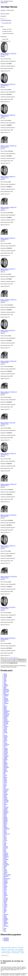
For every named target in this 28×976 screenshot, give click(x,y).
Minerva (5, 823)
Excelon (5, 729)
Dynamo (5, 720)
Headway (5, 766)
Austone (5, 684)
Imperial (5, 777)
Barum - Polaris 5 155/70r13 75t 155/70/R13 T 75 (8, 269)
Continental (6, 700)
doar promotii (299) (6, 23)
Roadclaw (5, 853)
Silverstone (5, 876)
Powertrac (5, 846)
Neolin (5, 830)
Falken (5, 730)
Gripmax (5, 757)
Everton (5, 727)
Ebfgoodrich (6, 721)
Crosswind (5, 703)
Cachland (5, 695)
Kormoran (5, 794)
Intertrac (5, 780)
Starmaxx (5, 879)
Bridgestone (6, 694)
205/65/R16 (6, 940)
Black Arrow (6, 690)
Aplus (4, 679)
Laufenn (5, 804)
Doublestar (5, 716)
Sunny (4, 885)
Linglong (5, 808)
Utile (16, 949)
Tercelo (5, 890)
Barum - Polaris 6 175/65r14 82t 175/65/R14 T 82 (8, 423)
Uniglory (5, 904)
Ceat (4, 697)
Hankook (5, 763)
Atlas (4, 682)
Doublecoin (6, 714)
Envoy (4, 725)
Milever (5, 822)
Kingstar (5, 791)
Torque (5, 894)
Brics (4, 693)
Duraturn (5, 718)
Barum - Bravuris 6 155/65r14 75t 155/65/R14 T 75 (8, 454)
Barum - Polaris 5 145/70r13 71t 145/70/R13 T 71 (8, 331)
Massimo (5, 810)
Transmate (5, 899)
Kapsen (5, 785)
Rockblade (5, 859)
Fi (3, 734)
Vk (4, 913)
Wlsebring (5, 923)
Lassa (4, 803)
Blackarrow (6, 691)
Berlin (4, 688)
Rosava (5, 860)
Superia (5, 887)
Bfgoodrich (6, 689)
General (5, 743)
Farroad (5, 731)
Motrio (5, 826)
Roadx (4, 858)
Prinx (4, 849)
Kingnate (5, 790)
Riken (4, 851)
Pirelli (4, 845)
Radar (4, 850)
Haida (4, 760)
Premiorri (5, 847)
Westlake (5, 918)
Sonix (4, 877)
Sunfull (5, 883)
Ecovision (5, 722)
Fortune (5, 739)
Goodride (5, 749)
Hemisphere (6, 767)
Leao (4, 805)
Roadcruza (5, 854)
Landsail (5, 799)
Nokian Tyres (6, 833)
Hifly (4, 772)
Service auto (11, 949)
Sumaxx (5, 881)
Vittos (4, 911)
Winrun (5, 920)
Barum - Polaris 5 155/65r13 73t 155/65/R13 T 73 (8, 546)
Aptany (5, 680)
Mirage (5, 824)
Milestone (5, 821)
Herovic (5, 768)
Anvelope (3, 10)
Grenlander (6, 755)
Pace (4, 841)
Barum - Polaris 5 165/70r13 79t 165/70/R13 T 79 (8, 85)
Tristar (4, 902)
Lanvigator (5, 801)
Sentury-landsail (7, 874)
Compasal (5, 699)
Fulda (4, 741)
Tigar (4, 891)
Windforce (5, 919)
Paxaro (5, 842)
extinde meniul (4, 2)
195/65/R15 (6, 939)
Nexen (4, 831)
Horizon (5, 775)
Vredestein (5, 914)
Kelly (4, 786)
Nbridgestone (6, 828)
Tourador (5, 895)
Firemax (5, 735)
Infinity (5, 778)
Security (5, 870)
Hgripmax (5, 771)
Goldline (5, 748)
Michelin (5, 818)
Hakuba (5, 762)
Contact (22, 952)
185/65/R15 (6, 938)
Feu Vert (5, 732)
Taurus (5, 888)
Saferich (5, 865)
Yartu (4, 924)
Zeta (4, 929)
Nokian (5, 832)
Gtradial (5, 758)
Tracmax (5, 897)
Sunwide (5, 886)
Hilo (4, 773)
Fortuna (5, 737)
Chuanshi (5, 698)
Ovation (5, 840)
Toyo (4, 896)
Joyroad (5, 782)
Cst (4, 704)
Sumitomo (5, 882)
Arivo (4, 681)
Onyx (4, 836)
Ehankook (5, 723)
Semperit (5, 872)
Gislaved (5, 745)
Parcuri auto (20, 947)
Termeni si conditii (6, 951)
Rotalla (5, 862)
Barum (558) (5, 39)
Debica (5, 707)
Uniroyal (5, 906)
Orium (4, 839)
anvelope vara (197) (6, 29)
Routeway (5, 863)
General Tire (6, 744)
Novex (5, 835)
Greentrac (5, 753)
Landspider (6, 800)
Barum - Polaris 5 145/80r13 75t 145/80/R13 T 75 (8, 177)
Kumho (5, 796)
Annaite (5, 676)
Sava (4, 868)
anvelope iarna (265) (7, 31)
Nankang (5, 827)
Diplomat (5, 712)
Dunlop (5, 717)
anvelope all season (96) (7, 33)
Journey (5, 781)
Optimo (5, 837)
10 (16, 657)
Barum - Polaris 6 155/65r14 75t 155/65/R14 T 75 (8, 238)
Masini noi (14, 947)
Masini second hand (6, 947)
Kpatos (5, 795)
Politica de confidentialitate (17, 951)
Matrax (5, 814)
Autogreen (5, 685)
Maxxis (5, 815)
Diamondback (6, 711)
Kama (4, 784)
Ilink (4, 776)
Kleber (5, 792)
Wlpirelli (5, 922)
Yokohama (5, 925)
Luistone (5, 809)
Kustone (5, 798)
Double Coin (6, 713)
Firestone (5, 736)
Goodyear (5, 752)
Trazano (5, 900)
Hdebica (5, 764)
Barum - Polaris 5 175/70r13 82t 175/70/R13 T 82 (8, 608)
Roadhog (5, 855)
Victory (5, 909)
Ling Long (5, 807)
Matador (5, 813)
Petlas (4, 844)
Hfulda (5, 769)
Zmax (4, 931)
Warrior (5, 917)
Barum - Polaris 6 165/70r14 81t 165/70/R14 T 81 (8, 638)
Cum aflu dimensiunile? (6, 20)
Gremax (5, 754)
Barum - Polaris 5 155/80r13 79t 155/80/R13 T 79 (8, 115)
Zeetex (5, 928)
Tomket (5, 892)
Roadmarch (6, 856)
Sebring (5, 869)
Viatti (4, 908)
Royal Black (6, 864)
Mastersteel (6, 812)
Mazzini (5, 817)
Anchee (5, 675)
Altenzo (5, 674)
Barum (5, 686)
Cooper (5, 702)
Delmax (5, 709)
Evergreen (5, 726)
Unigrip (5, 905)
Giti (4, 746)
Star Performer (6, 878)
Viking (5, 910)
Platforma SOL (15, 952)
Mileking (5, 819)
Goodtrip (5, 750)
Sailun (4, 867)
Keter (4, 787)
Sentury (5, 873)
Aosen (4, 677)
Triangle (5, 901)
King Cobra (6, 789)
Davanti (5, 705)
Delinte (5, 708)
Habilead (5, 759)
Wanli (4, 915)
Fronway (5, 740)
